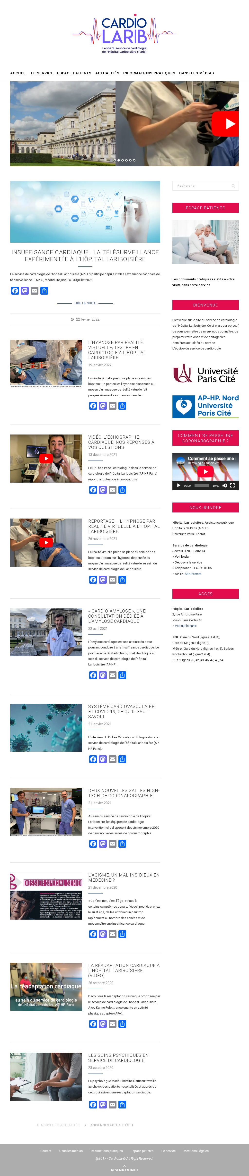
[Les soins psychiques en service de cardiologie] (46, 1077)
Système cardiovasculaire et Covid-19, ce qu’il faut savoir (121, 711)
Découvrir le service (188, 562)
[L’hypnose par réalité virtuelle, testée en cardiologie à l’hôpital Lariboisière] (46, 364)
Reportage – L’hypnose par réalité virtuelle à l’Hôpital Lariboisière (124, 526)
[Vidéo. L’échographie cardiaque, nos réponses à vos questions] (46, 459)
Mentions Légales (196, 1151)
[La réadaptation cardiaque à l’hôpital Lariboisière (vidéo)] (46, 987)
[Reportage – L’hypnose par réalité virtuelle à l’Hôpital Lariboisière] (46, 543)
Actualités (107, 73)
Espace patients (74, 73)
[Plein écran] (232, 485)
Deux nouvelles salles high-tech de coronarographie (124, 793)
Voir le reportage (124, 146)
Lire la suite (85, 303)
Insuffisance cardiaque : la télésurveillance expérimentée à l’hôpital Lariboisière (85, 256)
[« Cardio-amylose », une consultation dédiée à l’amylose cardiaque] (46, 632)
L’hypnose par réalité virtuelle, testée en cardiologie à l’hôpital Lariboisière (117, 350)
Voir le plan (182, 556)
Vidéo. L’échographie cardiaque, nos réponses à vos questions (121, 442)
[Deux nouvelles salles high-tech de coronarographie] (46, 812)
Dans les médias (196, 73)
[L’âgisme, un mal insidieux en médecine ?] (46, 896)
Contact (45, 1151)
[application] (205, 471)
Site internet (193, 574)
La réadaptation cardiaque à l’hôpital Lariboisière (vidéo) (124, 970)
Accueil (18, 73)
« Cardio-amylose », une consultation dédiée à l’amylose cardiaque (117, 616)
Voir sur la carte (185, 626)
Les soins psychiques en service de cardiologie (118, 1058)
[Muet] (224, 485)
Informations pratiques (149, 73)
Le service (42, 73)
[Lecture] (178, 485)
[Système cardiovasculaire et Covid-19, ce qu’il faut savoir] (46, 728)
